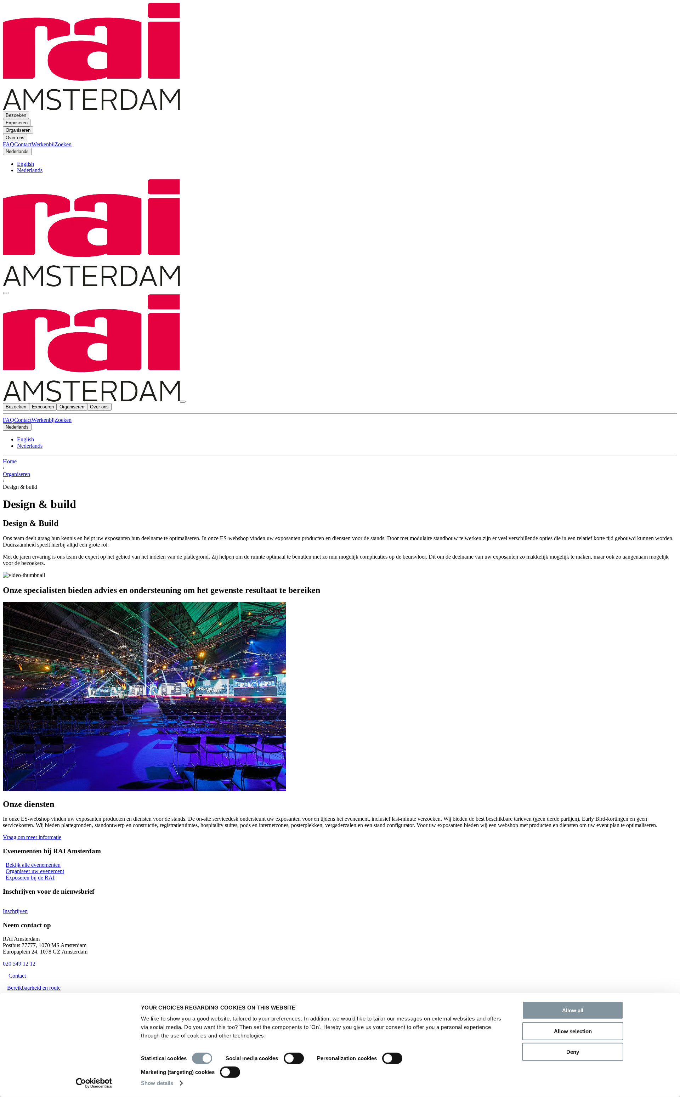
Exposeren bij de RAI (30, 878)
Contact (23, 420)
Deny (572, 1052)
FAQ (8, 420)
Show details (157, 1083)
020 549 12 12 (19, 964)
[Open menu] (5, 293)
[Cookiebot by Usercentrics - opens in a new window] (94, 1083)
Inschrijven (15, 911)
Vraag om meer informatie (32, 837)
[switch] (294, 1058)
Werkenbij (43, 420)
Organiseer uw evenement (35, 871)
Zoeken (63, 420)
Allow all (572, 1010)
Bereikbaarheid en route (34, 988)
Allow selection (573, 1031)
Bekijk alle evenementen (33, 865)
